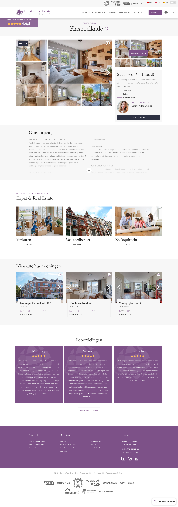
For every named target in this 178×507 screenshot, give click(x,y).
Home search (98, 12)
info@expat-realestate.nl (132, 452)
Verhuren (127, 91)
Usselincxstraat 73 (81, 303)
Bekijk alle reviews (89, 410)
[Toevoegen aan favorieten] (59, 274)
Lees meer (27, 244)
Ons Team (137, 12)
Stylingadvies (96, 441)
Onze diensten (138, 117)
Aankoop (63, 451)
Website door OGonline (115, 473)
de (150, 2)
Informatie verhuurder (68, 444)
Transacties (33, 448)
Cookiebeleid (98, 473)
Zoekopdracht (129, 97)
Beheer (126, 94)
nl (175, 2)
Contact (155, 12)
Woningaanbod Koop (37, 441)
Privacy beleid (85, 473)
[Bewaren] (106, 29)
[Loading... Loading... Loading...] (39, 287)
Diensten (112, 12)
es (167, 2)
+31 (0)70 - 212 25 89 (131, 449)
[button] (20, 72)
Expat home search (67, 448)
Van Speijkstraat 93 (130, 303)
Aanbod (86, 12)
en (159, 2)
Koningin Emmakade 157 (35, 303)
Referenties (124, 12)
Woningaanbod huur (36, 444)
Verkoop (63, 441)
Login (171, 12)
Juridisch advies (97, 448)
